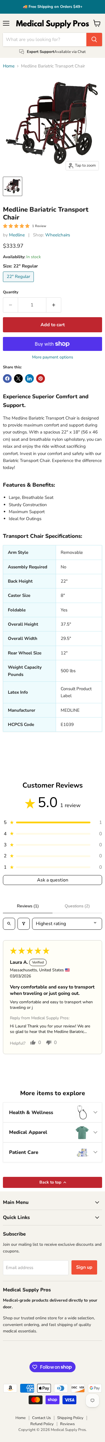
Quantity (10, 292)
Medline (17, 235)
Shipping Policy (70, 1417)
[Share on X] (18, 378)
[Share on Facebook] (7, 378)
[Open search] (9, 923)
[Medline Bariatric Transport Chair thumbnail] (12, 186)
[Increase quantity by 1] (53, 305)
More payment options (52, 357)
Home (9, 66)
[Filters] (24, 923)
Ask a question (52, 880)
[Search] (94, 39)
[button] (52, 822)
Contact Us (41, 1417)
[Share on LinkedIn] (29, 378)
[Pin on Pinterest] (40, 378)
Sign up (84, 1267)
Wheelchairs (57, 235)
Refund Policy (42, 1424)
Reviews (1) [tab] (28, 906)
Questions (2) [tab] (77, 906)
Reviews (67, 1424)
